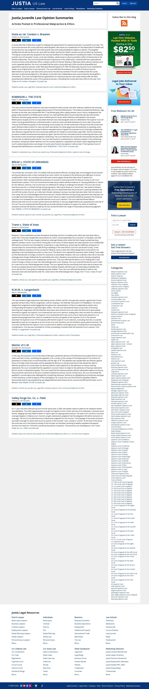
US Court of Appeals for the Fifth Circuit (124, 552)
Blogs (108, 637)
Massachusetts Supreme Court (121, 384)
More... (14, 643)
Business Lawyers (18, 624)
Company (92, 686)
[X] (39, 685)
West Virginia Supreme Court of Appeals (124, 595)
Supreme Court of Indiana (119, 454)
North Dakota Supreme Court (121, 416)
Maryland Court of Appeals (120, 380)
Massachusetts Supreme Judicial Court (123, 386)
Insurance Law (31, 434)
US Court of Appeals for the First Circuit (124, 554)
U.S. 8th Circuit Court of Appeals (121, 501)
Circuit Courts (17, 665)
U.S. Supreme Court (117, 542)
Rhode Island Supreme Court (120, 433)
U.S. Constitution (18, 652)
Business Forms (80, 658)
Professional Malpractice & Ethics (65, 87)
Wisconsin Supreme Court (119, 597)
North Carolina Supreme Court (121, 414)
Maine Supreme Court (118, 376)
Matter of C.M (20, 345)
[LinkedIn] (21, 685)
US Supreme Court (117, 584)
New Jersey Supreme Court (120, 408)
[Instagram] (30, 685)
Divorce (46, 627)
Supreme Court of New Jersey (121, 463)
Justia (16, 686)
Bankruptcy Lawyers (19, 620)
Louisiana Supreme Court (119, 374)
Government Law (116, 335)
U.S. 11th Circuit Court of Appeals (122, 484)
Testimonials (111, 671)
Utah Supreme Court (118, 586)
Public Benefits (116, 431)
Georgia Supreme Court (119, 331)
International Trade (82, 633)
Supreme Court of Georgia (81, 152)
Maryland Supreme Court (119, 382)
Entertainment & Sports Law (120, 321)
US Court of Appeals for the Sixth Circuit (124, 573)
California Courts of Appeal (120, 287)
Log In (124, 3)
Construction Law (117, 306)
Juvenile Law (23, 87)
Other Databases (82, 649)
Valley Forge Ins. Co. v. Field (29, 398)
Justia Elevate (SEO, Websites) (117, 661)
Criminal (46, 624)
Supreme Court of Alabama (120, 440)
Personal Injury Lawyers (21, 640)
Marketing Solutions (95, 9)
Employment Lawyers (20, 630)
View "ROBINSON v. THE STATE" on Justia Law (60, 146)
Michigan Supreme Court (119, 391)
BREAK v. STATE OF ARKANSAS (30, 162)
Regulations (16, 658)
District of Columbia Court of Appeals (123, 314)
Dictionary (110, 620)
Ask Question (124, 257)
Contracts (114, 308)
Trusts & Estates (116, 480)
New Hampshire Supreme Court (121, 406)
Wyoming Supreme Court (119, 599)
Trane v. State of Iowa (25, 224)
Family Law (114, 327)
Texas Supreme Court (118, 478)
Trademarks (79, 668)
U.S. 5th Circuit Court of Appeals (121, 495)
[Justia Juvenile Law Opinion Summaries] (21, 3)
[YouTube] (24, 685)
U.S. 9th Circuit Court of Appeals (121, 503)
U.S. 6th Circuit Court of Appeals (121, 497)
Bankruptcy (47, 620)
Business (78, 617)
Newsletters (80, 9)
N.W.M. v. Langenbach (25, 289)
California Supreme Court (119, 289)
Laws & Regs (69, 9)
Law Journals (111, 633)
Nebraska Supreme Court (44, 87)
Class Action (115, 295)
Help (98, 686)
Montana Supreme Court (53, 388)
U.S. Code (15, 655)
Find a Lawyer (17, 9)
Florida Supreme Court (118, 329)
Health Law (114, 340)
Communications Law (118, 299)
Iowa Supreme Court (34, 280)
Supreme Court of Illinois (119, 452)
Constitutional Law (25, 152)
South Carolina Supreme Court (121, 435)
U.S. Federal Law (19, 649)
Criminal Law (36, 152)
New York (46, 668)
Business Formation (82, 620)
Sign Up (133, 3)
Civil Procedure (116, 291)
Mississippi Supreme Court (119, 395)
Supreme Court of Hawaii (119, 450)
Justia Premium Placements (116, 658)
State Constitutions (50, 652)
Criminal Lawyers (18, 627)
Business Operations (82, 624)
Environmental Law (117, 323)
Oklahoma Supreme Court (119, 420)
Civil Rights (114, 293)
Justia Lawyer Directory (115, 655)
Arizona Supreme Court (118, 280)
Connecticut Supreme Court (120, 301)
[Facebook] (27, 685)
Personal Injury (116, 427)
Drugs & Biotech (116, 316)
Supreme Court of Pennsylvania (69, 335)
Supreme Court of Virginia (119, 471)
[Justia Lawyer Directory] (42, 685)
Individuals (48, 617)
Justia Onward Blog (113, 668)
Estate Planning (49, 633)
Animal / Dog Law (117, 276)
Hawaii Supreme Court (118, 338)
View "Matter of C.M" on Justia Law (32, 382)
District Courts (17, 668)
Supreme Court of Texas (119, 469)
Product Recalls (80, 661)
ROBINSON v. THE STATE (26, 97)
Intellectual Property (82, 630)
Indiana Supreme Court (118, 350)
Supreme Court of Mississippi (120, 457)
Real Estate (78, 637)
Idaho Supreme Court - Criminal (121, 344)
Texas (45, 671)
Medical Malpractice (117, 389)
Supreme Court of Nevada (119, 461)
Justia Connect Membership (116, 652)
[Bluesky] (36, 685)
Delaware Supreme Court (119, 312)
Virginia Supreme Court (118, 590)
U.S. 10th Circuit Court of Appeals (122, 482)
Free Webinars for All (122, 111)
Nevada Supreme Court (118, 403)
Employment (79, 627)
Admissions (110, 624)
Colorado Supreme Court (119, 297)
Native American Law (118, 399)
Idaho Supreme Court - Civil (120, 342)
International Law (117, 357)
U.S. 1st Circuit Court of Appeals (78, 434)
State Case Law (49, 658)
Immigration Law (116, 348)
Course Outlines (112, 630)
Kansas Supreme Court (118, 365)
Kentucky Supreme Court (119, 367)
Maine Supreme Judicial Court (120, 378)
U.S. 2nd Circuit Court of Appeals (121, 488)
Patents (77, 665)
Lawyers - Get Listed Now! (124, 232)
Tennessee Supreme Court (120, 474)
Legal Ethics (31, 87)
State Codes (47, 655)
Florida (45, 665)
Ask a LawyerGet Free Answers (120, 246)
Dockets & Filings (18, 671)
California (46, 661)
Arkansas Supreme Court (27, 215)
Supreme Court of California (120, 446)
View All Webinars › (124, 161)
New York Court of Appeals (120, 412)
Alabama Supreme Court (119, 272)
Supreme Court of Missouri (120, 459)
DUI (44, 630)
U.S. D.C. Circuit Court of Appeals (121, 539)
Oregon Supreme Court (118, 423)
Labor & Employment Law (119, 369)
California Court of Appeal (119, 284)
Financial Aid (110, 627)
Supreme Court (17, 661)
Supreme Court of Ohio (118, 465)
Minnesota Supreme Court (119, 393)
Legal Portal (83, 686)
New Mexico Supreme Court (120, 410)
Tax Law (77, 640)
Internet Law (115, 359)
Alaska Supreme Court (118, 274)
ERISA (113, 325)
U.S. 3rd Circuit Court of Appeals (121, 491)
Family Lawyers (17, 637)
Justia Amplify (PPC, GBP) (115, 665)
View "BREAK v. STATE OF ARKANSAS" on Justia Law (31, 209)
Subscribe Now (124, 205)
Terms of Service (107, 686)
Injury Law (22, 434)
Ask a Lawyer (29, 9)
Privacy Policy (120, 686)
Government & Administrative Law (122, 333)
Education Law (116, 318)
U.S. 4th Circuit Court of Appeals (121, 493)
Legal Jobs (78, 652)
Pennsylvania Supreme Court (120, 425)
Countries (78, 671)
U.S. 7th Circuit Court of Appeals (121, 499)
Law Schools (57, 9)
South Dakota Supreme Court (121, 437)
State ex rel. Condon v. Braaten (31, 34)
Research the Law (43, 9)
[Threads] (33, 685)
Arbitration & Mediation (118, 278)
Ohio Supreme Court (118, 418)
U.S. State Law (49, 649)
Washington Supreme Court (120, 593)
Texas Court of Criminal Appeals (121, 476)
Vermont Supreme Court (119, 588)
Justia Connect (72, 686)
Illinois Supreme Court (118, 346)
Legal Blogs (78, 655)
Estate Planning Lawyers (21, 633)
